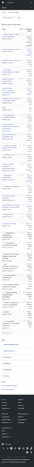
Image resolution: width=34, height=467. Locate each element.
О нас (3, 399)
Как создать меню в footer (11, 49)
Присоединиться (23, 414)
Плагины (20, 405)
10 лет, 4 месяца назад (29, 197)
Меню (4, 108)
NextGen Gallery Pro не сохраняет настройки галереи (8, 90)
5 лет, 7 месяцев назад (29, 80)
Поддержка (5, 417)
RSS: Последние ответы (9, 385)
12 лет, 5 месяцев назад (29, 294)
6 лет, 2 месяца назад (29, 100)
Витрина (20, 399)
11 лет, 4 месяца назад (29, 244)
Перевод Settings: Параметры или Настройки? (9, 295)
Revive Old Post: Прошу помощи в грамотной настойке (10, 256)
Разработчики (6, 419)
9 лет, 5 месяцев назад (29, 177)
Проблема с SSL (9, 155)
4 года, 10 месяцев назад (29, 71)
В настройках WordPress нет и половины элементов (11, 323)
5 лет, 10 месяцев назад (29, 90)
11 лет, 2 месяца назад (29, 234)
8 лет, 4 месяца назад (29, 156)
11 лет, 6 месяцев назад (29, 265)
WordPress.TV (7, 422)
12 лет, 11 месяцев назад (29, 304)
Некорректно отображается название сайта (8, 235)
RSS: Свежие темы (8, 389)
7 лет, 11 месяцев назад (29, 116)
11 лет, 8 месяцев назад (29, 277)
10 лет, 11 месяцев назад (29, 225)
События (20, 417)
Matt (4, 431)
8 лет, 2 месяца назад (29, 136)
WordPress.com (7, 428)
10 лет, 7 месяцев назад (29, 206)
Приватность (6, 408)
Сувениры (22, 422)
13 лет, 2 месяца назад (29, 323)
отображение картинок (11, 186)
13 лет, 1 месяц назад (29, 313)
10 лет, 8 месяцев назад (29, 216)
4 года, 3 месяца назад (29, 51)
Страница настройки (9, 223)
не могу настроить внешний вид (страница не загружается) (11, 126)
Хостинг (4, 405)
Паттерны (21, 408)
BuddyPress (6, 437)
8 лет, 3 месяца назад (29, 147)
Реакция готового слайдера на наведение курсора (8, 166)
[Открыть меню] (31, 2)
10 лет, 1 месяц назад (29, 188)
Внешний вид (8, 214)
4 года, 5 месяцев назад (29, 62)
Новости (4, 402)
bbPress (5, 434)
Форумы (4, 7)
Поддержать (23, 419)
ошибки (6, 312)
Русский (8, 444)
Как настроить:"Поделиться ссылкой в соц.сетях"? (10, 266)
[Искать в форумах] (19, 17)
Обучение (5, 414)
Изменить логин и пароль (10, 60)
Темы (19, 402)
